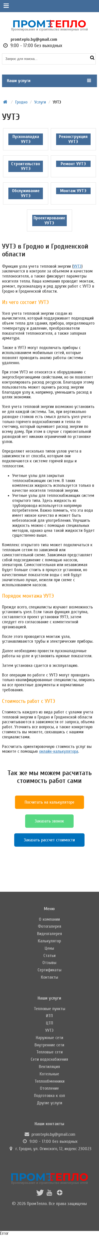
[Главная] (5, 102)
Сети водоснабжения (49, 1059)
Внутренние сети (49, 1045)
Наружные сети (49, 1037)
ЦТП (49, 1023)
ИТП (49, 1015)
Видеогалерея (49, 933)
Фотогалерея (49, 926)
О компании (49, 919)
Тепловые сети (49, 1052)
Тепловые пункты (49, 1008)
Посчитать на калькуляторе (49, 802)
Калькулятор (49, 941)
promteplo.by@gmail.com (53, 1134)
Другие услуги (49, 1103)
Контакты (49, 977)
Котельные (49, 1074)
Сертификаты (49, 970)
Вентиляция (49, 1066)
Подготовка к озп (49, 1095)
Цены (49, 948)
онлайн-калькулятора (58, 751)
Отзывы (49, 962)
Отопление (49, 1088)
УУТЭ (77, 266)
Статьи (49, 955)
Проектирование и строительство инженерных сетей (49, 1183)
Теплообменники (49, 1081)
